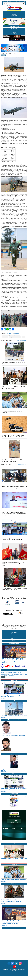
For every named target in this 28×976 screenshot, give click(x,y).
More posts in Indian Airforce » (22, 340)
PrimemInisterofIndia (17, 337)
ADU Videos (14, 640)
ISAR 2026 (14, 14)
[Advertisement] (14, 943)
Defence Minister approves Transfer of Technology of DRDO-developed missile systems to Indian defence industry (14, 564)
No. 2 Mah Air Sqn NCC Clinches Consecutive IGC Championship (13, 363)
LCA (19, 335)
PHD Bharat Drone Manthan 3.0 (14, 26)
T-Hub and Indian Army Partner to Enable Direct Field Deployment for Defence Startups (14, 588)
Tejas (23, 337)
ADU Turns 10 (14, 638)
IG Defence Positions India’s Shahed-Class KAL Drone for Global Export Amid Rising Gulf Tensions (14, 436)
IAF (9, 335)
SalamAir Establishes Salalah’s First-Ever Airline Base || (15, 1)
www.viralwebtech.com (18, 971)
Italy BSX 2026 (14, 28)
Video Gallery (14, 16)
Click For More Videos (14, 928)
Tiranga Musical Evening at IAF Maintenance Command (12, 411)
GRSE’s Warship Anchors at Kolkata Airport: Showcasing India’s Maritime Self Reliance (12, 538)
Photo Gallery (14, 15)
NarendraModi (5, 337)
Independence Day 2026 (14, 11)
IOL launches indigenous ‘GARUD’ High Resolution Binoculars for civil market (14, 387)
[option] (7, 603)
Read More (4, 661)
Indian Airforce (9, 333)
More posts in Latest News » (22, 464)
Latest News (16, 333)
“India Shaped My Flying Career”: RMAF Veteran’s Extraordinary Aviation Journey (13, 460)
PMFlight (11, 337)
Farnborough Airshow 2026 (14, 31)
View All (3, 675)
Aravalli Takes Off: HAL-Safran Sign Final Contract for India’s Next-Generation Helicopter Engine (14, 487)
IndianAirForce (14, 335)
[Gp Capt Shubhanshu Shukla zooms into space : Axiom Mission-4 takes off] (14, 892)
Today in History (14, 636)
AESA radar (5, 335)
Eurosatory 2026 (14, 631)
